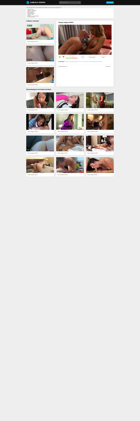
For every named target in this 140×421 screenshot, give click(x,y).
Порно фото (30, 9)
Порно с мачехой (31, 10)
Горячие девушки (92, 61)
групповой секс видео (42, 7)
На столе (81, 61)
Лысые (86, 61)
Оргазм (76, 61)
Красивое (71, 61)
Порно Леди (30, 14)
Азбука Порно (37, 2)
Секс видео (30, 12)
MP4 (103, 57)
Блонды (67, 61)
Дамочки (100, 61)
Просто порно (31, 11)
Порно (29, 15)
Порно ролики (31, 13)
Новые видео (110, 2)
